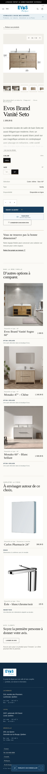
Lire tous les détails (10, 150)
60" (15, 172)
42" (8, 172)
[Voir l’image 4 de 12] (33, 88)
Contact (6, 749)
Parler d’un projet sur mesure (13, 250)
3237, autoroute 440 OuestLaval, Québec (12, 714)
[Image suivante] (39, 38)
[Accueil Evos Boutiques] (23, 9)
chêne (7, 160)
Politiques (7, 760)
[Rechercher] (37, 9)
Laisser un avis (11, 640)
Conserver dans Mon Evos (19, 222)
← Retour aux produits (11, 27)
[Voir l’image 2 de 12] (16, 88)
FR (41, 5)
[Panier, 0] (42, 8)
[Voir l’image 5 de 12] (42, 88)
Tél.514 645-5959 (9, 752)
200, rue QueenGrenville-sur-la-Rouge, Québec (14, 733)
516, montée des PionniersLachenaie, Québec (12, 696)
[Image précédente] (28, 38)
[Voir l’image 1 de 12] (7, 88)
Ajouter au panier (14, 209)
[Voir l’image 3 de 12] (24, 88)
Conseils (6, 756)
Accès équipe (8, 764)
